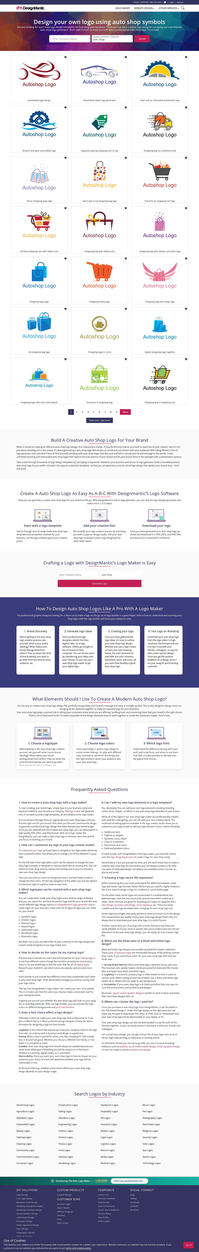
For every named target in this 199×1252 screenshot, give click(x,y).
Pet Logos (147, 1111)
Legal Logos (106, 1137)
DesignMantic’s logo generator (72, 904)
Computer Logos (24, 1163)
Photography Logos (152, 1117)
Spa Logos (148, 1150)
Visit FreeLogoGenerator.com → (129, 1181)
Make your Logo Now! (99, 420)
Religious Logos (150, 1130)
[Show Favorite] (165, 2)
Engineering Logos (68, 1124)
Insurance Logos (109, 1124)
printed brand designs (140, 987)
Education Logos (67, 1117)
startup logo (87, 957)
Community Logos (25, 1150)
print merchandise (65, 1007)
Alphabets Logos (24, 1117)
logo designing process (122, 857)
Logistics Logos (108, 1143)
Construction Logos (68, 1104)
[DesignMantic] (30, 8)
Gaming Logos (66, 1156)
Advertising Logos (25, 1104)
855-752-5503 (155, 2)
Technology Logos (152, 1163)
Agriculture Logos (25, 1111)
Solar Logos (148, 1143)
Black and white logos (139, 964)
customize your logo (32, 850)
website (123, 1046)
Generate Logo (99, 583)
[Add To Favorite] (65, 56)
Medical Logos (108, 1163)
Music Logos (149, 1104)
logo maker (75, 811)
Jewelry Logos (108, 1130)
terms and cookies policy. (78, 1248)
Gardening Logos (67, 1163)
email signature (144, 904)
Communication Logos (27, 1156)
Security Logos (150, 1137)
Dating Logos (65, 1111)
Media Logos (107, 1156)
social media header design (142, 1046)
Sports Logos (149, 1156)
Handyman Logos (109, 1104)
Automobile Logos (25, 1124)
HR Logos (105, 1117)
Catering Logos (23, 1137)
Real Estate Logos (151, 1124)
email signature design (168, 1046)
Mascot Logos (108, 1150)
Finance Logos (66, 1137)
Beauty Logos (23, 1130)
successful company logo (129, 974)
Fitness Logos (65, 1143)
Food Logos (64, 1150)
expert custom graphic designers (129, 993)
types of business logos (119, 952)
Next (125, 411)
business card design (58, 1033)
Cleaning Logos (24, 1143)
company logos (81, 964)
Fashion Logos (66, 1130)
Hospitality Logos (109, 1111)
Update (142, 38)
